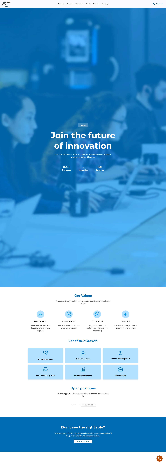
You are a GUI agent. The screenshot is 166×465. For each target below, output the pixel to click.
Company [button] (105, 4)
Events (88, 4)
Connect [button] (159, 4)
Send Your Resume (83, 441)
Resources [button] (79, 4)
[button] (159, 458)
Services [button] (70, 4)
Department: (74, 404)
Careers (96, 4)
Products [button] (61, 4)
